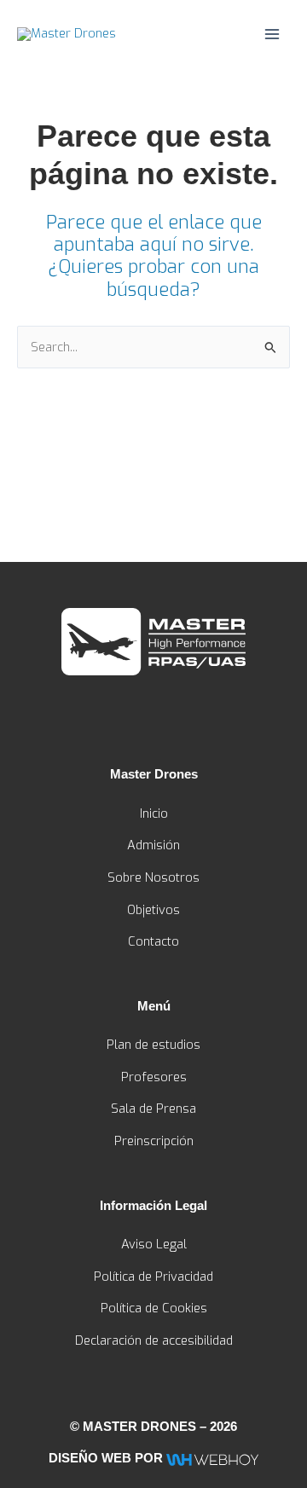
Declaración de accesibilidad (154, 1340)
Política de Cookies (154, 1308)
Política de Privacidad (153, 1276)
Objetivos (153, 909)
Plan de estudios (153, 1044)
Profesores (154, 1077)
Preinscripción (154, 1140)
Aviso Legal (154, 1244)
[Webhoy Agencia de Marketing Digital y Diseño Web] (212, 1458)
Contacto (153, 941)
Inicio (154, 813)
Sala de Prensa (153, 1108)
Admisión (153, 845)
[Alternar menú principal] (272, 34)
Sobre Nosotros (153, 877)
